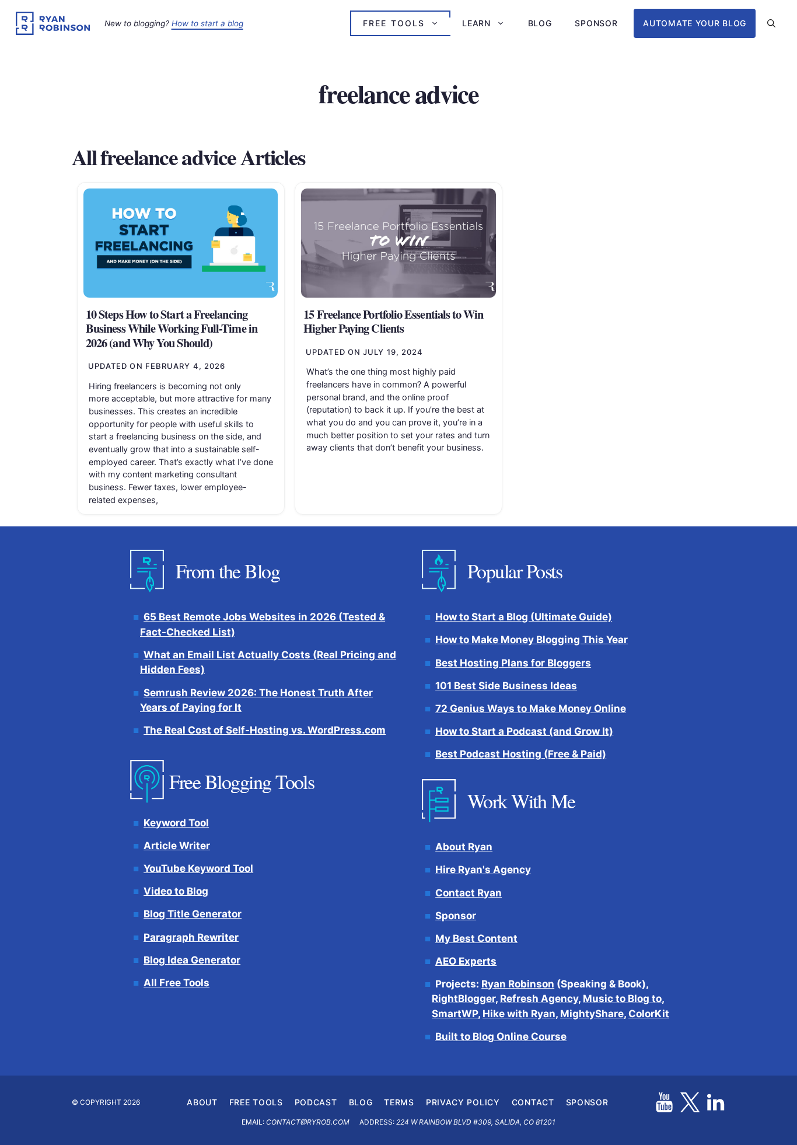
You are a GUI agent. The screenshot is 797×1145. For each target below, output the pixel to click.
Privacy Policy (463, 1101)
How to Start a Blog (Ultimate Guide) (523, 617)
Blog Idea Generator (192, 959)
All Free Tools (176, 983)
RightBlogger (463, 998)
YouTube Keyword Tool (198, 868)
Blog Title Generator (193, 914)
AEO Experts (466, 961)
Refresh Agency (539, 998)
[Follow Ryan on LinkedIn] (715, 1102)
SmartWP (455, 1014)
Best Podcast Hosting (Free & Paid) (520, 754)
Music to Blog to (622, 998)
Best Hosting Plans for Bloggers (513, 662)
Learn (476, 23)
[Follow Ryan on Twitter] (690, 1102)
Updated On (157, 366)
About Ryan (463, 847)
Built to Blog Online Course (501, 1036)
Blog (540, 23)
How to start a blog (207, 23)
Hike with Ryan (519, 1014)
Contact (533, 1101)
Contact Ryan (468, 892)
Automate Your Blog (694, 23)
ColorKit (648, 1014)
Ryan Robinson (517, 984)
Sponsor (596, 23)
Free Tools (394, 23)
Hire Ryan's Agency (483, 869)
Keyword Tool (176, 823)
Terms (399, 1101)
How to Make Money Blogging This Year (531, 639)
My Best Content (476, 938)
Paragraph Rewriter (191, 936)
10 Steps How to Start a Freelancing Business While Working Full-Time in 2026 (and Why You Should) (171, 328)
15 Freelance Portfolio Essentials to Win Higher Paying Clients (393, 321)
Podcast (316, 1101)
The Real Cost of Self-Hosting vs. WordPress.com (265, 730)
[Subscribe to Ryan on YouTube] (664, 1102)
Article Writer (177, 845)
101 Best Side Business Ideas (506, 685)
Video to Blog (176, 891)
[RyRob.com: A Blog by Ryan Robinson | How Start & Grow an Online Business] (53, 23)
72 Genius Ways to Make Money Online (530, 708)
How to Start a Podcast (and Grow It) (524, 731)
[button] (771, 23)
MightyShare (592, 1014)
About (202, 1101)
